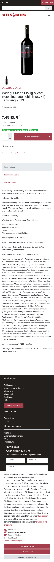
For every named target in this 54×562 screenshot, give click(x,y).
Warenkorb (8, 394)
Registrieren (9, 418)
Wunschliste (9, 146)
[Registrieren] (7, 2)
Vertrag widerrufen (13, 406)
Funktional (12, 538)
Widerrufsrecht (10, 391)
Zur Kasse (8, 397)
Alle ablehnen (27, 552)
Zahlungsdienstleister (17, 532)
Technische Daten (11, 175)
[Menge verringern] (10, 138)
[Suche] (48, 8)
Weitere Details (10, 182)
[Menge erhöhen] (10, 135)
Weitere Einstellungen (13, 541)
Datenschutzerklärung (13, 436)
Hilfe (6, 400)
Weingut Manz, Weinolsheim (14, 88)
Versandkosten (21, 153)
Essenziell (12, 529)
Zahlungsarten (10, 385)
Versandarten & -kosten (14, 388)
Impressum (9, 442)
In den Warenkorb (32, 137)
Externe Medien (14, 535)
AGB (6, 439)
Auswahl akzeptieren (27, 557)
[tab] (27, 167)
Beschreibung (9, 167)
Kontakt (7, 433)
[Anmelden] (3, 2)
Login (6, 421)
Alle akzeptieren (27, 546)
